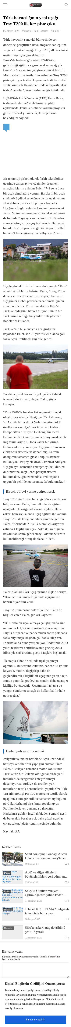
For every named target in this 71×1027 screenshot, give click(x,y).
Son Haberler (41, 30)
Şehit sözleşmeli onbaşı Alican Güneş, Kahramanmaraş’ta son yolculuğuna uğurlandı (46, 856)
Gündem (8, 854)
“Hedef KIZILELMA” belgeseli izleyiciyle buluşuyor (47, 911)
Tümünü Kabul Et (35, 1019)
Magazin (8, 910)
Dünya (7, 873)
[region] (35, 1002)
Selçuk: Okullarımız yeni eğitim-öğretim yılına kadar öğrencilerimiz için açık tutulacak (44, 893)
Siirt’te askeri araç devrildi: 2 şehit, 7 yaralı (45, 930)
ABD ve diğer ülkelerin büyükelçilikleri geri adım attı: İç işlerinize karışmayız (46, 874)
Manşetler (27, 30)
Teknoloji (54, 30)
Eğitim (7, 891)
